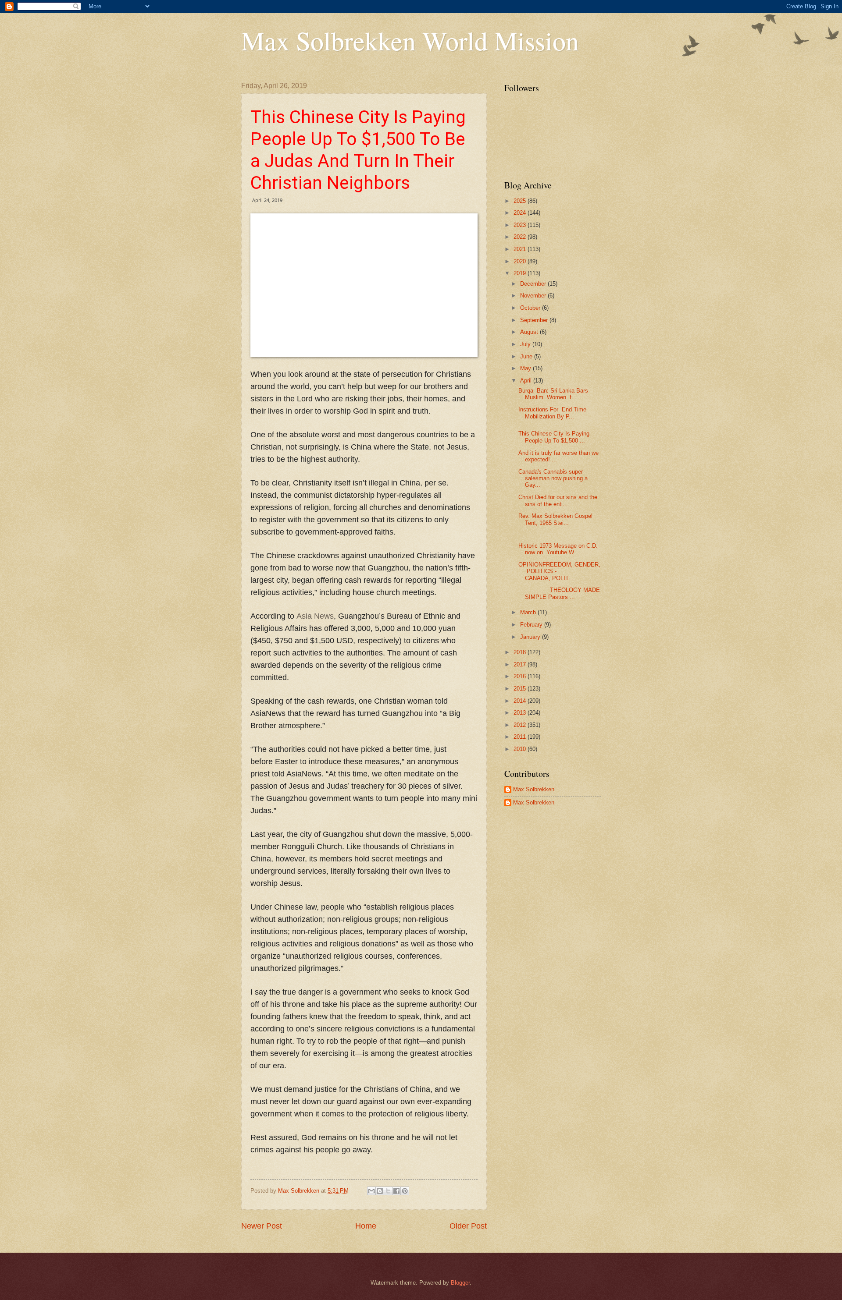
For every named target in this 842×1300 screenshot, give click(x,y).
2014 (521, 701)
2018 (521, 652)
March (529, 612)
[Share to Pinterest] (404, 1191)
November (534, 295)
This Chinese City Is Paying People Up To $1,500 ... (553, 436)
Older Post (468, 1226)
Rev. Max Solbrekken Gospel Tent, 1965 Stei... (555, 519)
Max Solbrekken (533, 789)
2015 (521, 688)
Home (365, 1226)
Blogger (460, 1282)
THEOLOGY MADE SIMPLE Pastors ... (559, 593)
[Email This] (371, 1191)
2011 (521, 736)
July (526, 344)
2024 (521, 212)
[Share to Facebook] (396, 1191)
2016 (521, 676)
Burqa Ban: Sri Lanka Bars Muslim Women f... (553, 393)
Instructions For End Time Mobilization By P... (552, 412)
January (531, 637)
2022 (521, 237)
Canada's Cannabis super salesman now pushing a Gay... (553, 478)
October (531, 308)
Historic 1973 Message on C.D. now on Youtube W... (558, 549)
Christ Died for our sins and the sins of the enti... (557, 500)
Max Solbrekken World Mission (410, 40)
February (532, 624)
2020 (521, 261)
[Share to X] (388, 1191)
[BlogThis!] (379, 1191)
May (526, 368)
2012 (521, 725)
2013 (521, 712)
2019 (521, 273)
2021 (521, 249)
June (527, 356)
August (530, 332)
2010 (521, 749)
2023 (521, 225)
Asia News (315, 616)
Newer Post (261, 1226)
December (534, 283)
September (534, 320)
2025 (521, 201)
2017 (521, 664)
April (526, 380)
